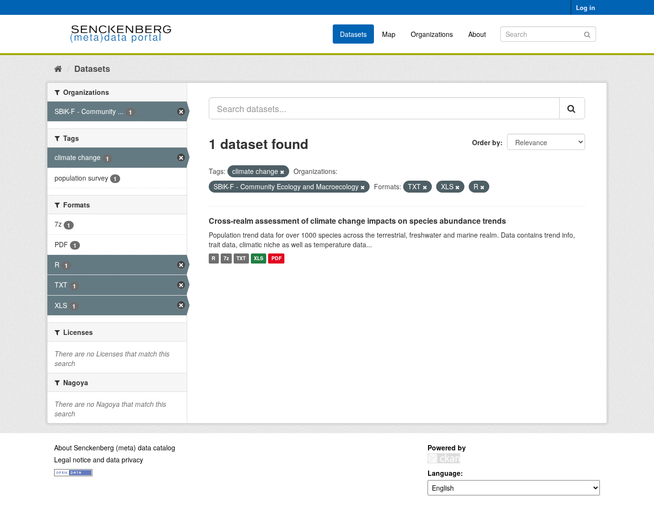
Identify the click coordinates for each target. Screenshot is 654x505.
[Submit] (587, 33)
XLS (258, 258)
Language (444, 473)
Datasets (353, 34)
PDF (276, 258)
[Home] (58, 68)
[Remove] (282, 171)
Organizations (432, 34)
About (477, 34)
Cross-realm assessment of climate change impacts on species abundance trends (357, 220)
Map (388, 34)
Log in (585, 7)
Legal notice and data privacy (98, 459)
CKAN (444, 458)
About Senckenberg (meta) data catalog (114, 447)
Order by (486, 142)
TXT (241, 258)
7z (226, 258)
